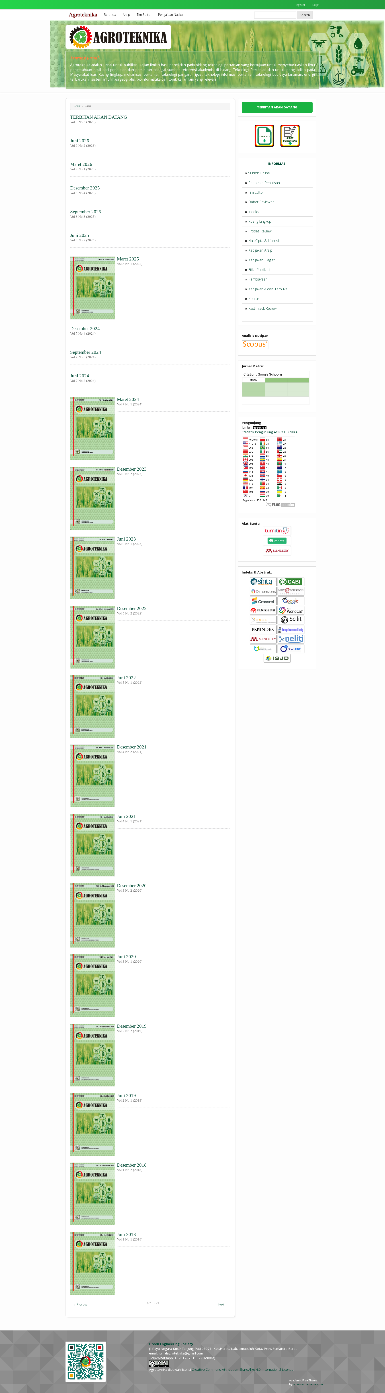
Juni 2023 (126, 539)
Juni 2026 (79, 140)
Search (305, 15)
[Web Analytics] (259, 427)
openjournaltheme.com (308, 1384)
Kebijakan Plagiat (261, 260)
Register (300, 5)
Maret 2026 (81, 164)
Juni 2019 (126, 1095)
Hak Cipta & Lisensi (263, 240)
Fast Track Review (262, 308)
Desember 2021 (132, 747)
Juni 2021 (126, 816)
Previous (80, 1304)
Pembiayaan (258, 279)
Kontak (253, 298)
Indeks (253, 211)
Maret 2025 (128, 259)
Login (315, 5)
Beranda (110, 14)
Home (77, 106)
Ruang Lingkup (259, 221)
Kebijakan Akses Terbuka (267, 289)
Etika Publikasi (259, 269)
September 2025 (85, 211)
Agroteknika (83, 15)
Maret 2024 (128, 399)
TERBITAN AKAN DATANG (98, 117)
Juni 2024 (79, 375)
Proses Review (260, 231)
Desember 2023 (132, 469)
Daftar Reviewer (261, 201)
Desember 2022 (132, 608)
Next (222, 1304)
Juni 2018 (126, 1234)
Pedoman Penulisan (264, 182)
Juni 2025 (79, 235)
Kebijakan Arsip (260, 250)
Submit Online (259, 173)
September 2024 (85, 352)
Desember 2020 (132, 885)
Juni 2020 (126, 956)
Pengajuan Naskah (171, 14)
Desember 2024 (85, 328)
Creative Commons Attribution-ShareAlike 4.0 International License (242, 1369)
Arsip (126, 14)
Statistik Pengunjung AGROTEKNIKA (269, 432)
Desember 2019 (132, 1026)
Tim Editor (144, 14)
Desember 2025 (85, 188)
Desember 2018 (132, 1165)
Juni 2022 (126, 677)
